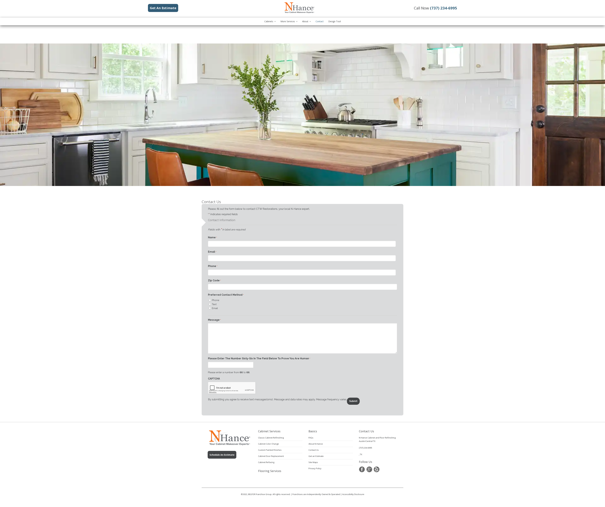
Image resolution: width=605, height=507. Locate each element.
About (305, 21)
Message (214, 319)
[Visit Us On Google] (369, 469)
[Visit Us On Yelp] (377, 469)
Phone (212, 266)
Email (212, 251)
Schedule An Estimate (222, 454)
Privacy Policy (314, 468)
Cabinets (268, 21)
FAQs (310, 437)
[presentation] (232, 388)
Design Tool (334, 21)
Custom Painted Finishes (270, 450)
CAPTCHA (214, 378)
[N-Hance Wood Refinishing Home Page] (299, 12)
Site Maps (313, 462)
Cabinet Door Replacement (271, 456)
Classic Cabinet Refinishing (271, 437)
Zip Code (214, 280)
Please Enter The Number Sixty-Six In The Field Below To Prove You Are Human (259, 358)
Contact (320, 21)
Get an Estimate (316, 456)
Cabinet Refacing (266, 462)
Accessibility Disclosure (353, 494)
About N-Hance (315, 443)
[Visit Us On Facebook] (362, 469)
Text (214, 304)
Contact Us (313, 450)
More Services (287, 21)
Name (212, 237)
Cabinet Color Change (268, 443)
